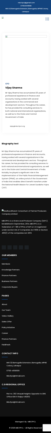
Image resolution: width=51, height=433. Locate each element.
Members (6, 264)
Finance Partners (9, 275)
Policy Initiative (8, 327)
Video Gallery (7, 316)
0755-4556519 (13, 370)
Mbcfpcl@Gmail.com (16, 376)
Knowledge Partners (11, 269)
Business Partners (9, 281)
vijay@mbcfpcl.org (17, 126)
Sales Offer (7, 321)
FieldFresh (6, 344)
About (4, 304)
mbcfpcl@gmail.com (26, 3)
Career (5, 333)
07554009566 (26, 6)
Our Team (6, 310)
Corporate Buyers (9, 287)
